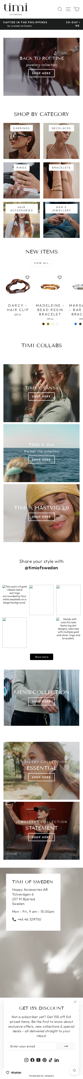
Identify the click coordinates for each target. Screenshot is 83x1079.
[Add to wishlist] (27, 277)
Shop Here (41, 73)
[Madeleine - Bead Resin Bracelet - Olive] (48, 323)
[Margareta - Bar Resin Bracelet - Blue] (75, 323)
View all (41, 262)
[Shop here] (41, 698)
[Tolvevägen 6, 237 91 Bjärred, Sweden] (41, 933)
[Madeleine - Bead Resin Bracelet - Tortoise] (43, 323)
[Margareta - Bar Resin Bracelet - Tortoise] (80, 323)
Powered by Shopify (41, 1075)
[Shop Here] (41, 453)
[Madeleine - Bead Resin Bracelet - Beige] (52, 323)
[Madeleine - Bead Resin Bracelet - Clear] (57, 323)
